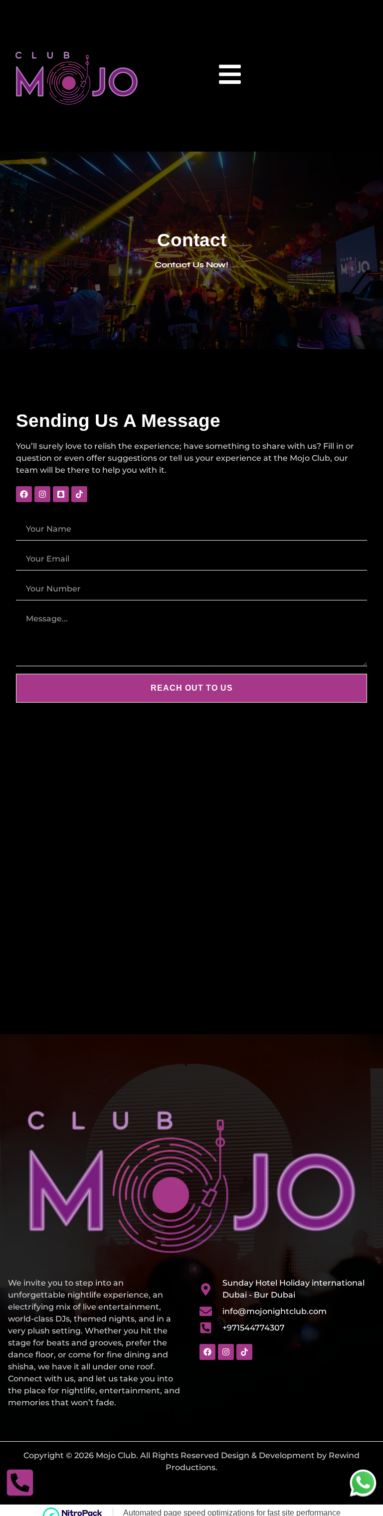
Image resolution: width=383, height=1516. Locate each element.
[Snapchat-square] (61, 494)
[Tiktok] (79, 494)
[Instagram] (42, 494)
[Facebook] (24, 494)
